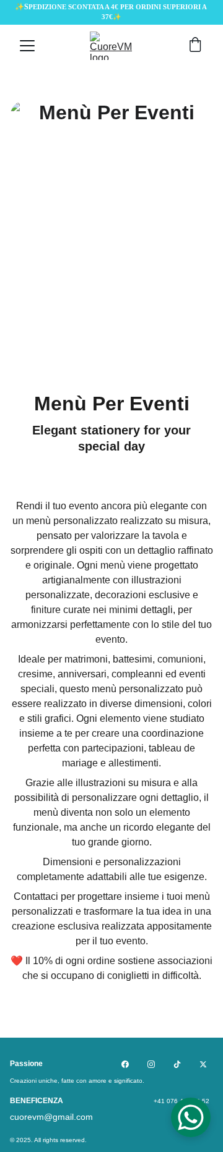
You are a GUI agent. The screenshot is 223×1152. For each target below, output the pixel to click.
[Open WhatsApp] (191, 1117)
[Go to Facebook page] (125, 1064)
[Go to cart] (195, 45)
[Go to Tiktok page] (177, 1064)
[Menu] (27, 45)
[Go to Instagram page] (151, 1064)
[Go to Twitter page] (203, 1064)
